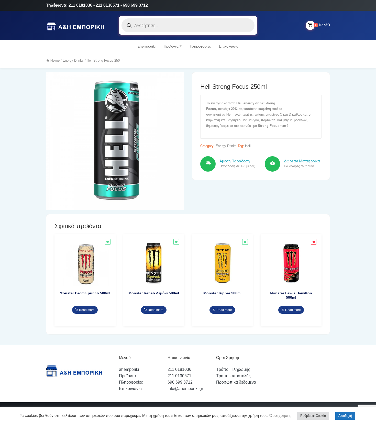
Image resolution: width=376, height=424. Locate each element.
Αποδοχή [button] (345, 416)
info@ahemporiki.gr (185, 388)
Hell (248, 146)
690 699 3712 (180, 382)
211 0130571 (179, 376)
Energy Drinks (73, 60)
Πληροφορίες (200, 46)
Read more (86, 310)
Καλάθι (322, 25)
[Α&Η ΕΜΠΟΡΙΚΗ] (76, 25)
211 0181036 (179, 369)
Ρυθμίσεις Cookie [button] (313, 416)
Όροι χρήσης (279, 415)
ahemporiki (147, 46)
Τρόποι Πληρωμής (233, 369)
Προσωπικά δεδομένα (236, 382)
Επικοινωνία (228, 46)
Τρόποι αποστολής (233, 376)
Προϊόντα (171, 46)
